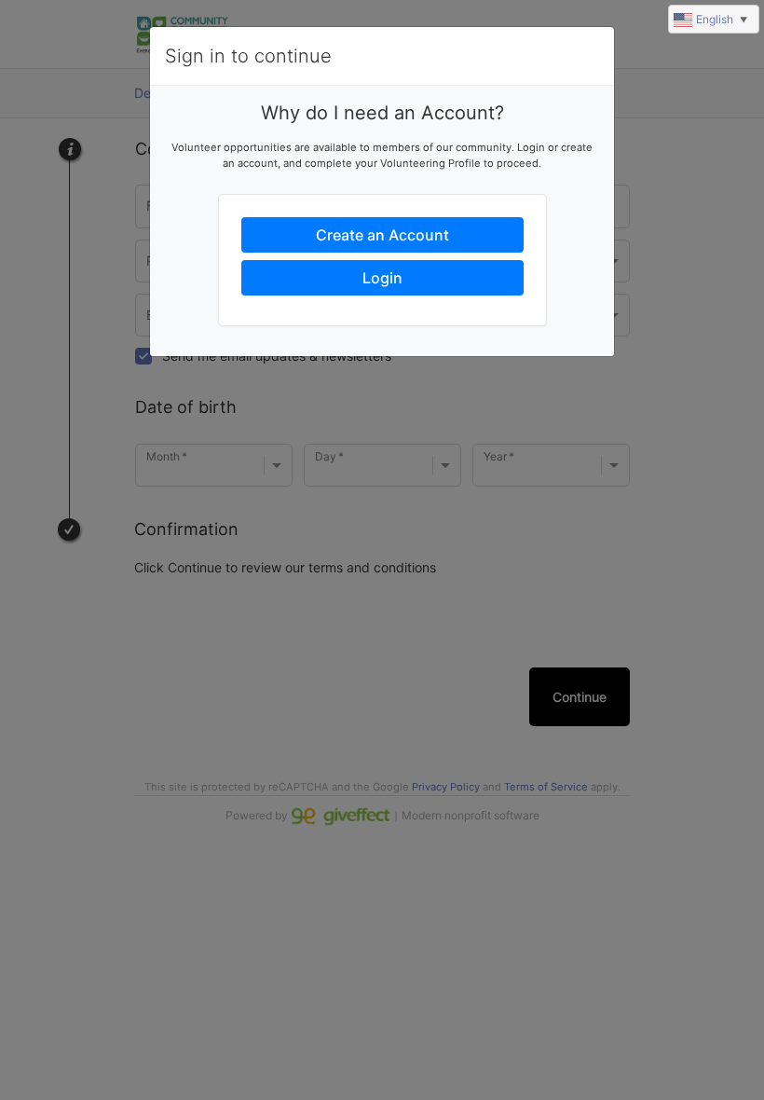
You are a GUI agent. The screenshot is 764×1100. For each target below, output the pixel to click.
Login (382, 277)
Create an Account (382, 235)
